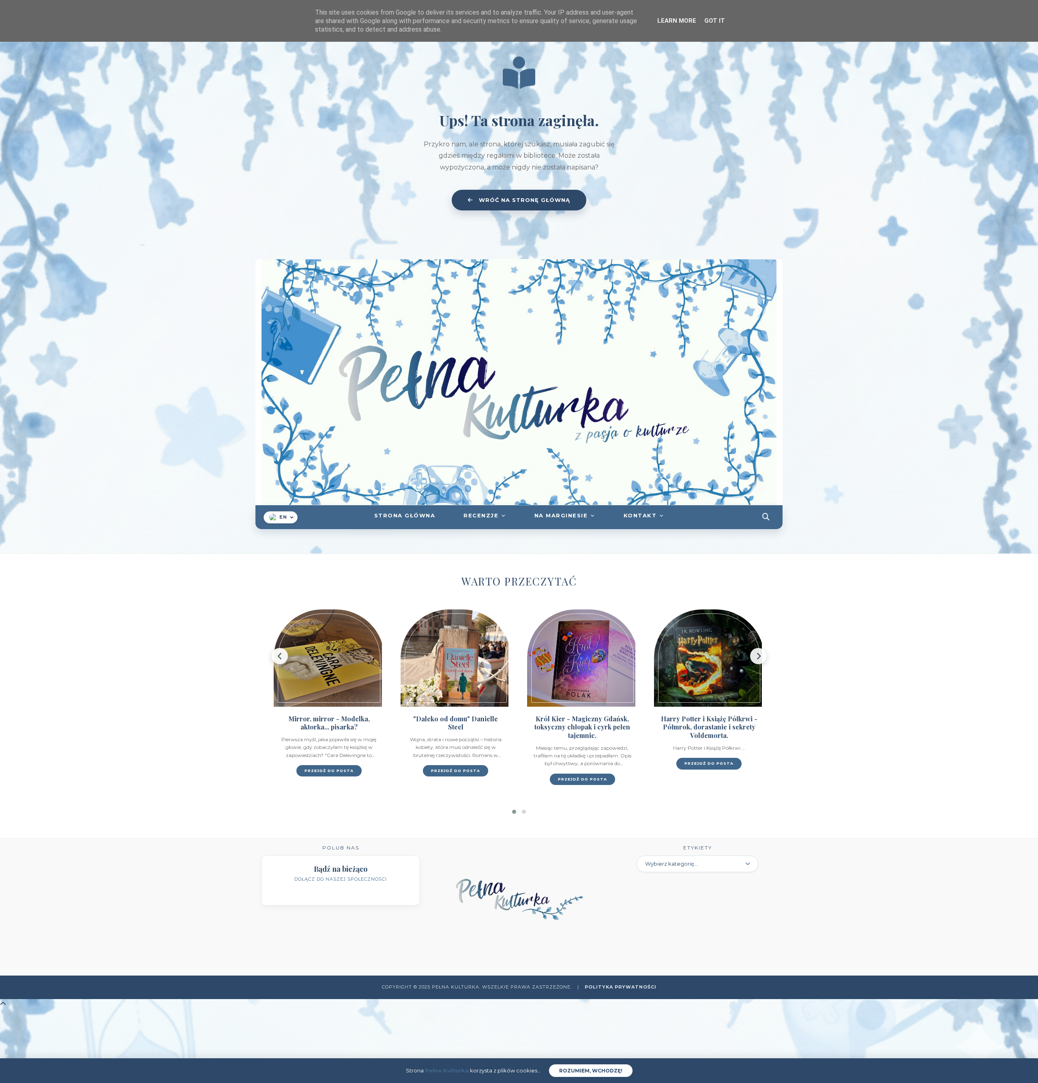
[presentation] (280, 656)
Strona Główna (404, 515)
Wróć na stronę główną (523, 200)
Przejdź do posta (329, 770)
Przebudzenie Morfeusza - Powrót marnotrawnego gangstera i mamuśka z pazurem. (709, 731)
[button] (514, 812)
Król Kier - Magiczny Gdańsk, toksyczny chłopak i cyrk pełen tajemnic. (456, 727)
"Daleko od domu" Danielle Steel (329, 722)
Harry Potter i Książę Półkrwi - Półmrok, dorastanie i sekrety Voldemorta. (582, 727)
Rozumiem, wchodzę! (590, 1071)
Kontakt (640, 515)
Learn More (676, 20)
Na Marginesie (561, 515)
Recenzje (480, 515)
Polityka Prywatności (620, 987)
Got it (714, 20)
